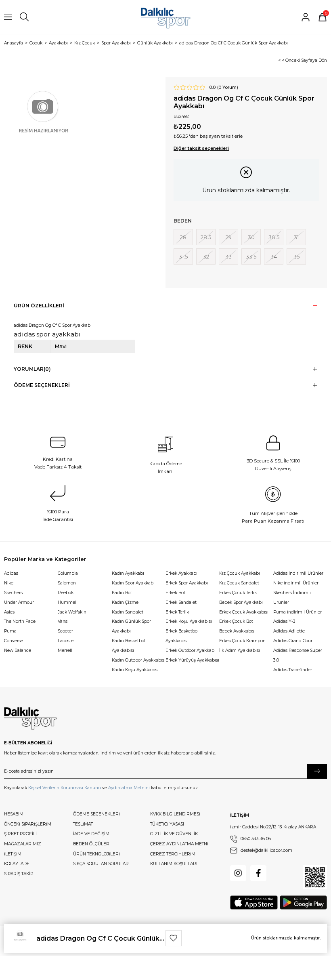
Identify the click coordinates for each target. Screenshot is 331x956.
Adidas (11, 573)
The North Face (20, 621)
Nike (8, 583)
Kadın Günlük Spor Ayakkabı (131, 626)
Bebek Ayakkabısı (237, 631)
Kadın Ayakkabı (128, 573)
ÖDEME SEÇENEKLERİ (96, 814)
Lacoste (65, 640)
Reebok (65, 592)
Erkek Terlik (177, 612)
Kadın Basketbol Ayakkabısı (128, 645)
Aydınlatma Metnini (129, 787)
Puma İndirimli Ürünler (297, 612)
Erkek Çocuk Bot (236, 621)
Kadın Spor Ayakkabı (133, 583)
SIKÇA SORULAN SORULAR (101, 863)
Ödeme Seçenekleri (42, 385)
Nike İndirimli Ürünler (295, 583)
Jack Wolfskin (72, 612)
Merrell (65, 650)
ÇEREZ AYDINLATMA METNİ (179, 844)
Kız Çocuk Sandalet (239, 583)
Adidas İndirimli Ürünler (298, 573)
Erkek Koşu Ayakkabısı (189, 621)
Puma (10, 631)
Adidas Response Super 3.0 (297, 655)
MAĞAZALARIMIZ (22, 844)
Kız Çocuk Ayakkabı (239, 573)
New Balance (17, 650)
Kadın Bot (122, 592)
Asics (9, 612)
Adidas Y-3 (284, 621)
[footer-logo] (30, 718)
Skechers (13, 592)
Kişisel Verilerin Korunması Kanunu (64, 787)
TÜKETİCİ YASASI (167, 824)
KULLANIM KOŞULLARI (173, 863)
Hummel (67, 602)
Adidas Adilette (289, 631)
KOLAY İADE (16, 863)
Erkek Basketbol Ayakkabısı (182, 635)
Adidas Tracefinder (292, 669)
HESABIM (13, 814)
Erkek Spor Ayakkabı (187, 583)
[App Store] (254, 902)
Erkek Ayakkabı (181, 573)
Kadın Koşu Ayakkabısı (135, 669)
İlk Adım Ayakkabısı (239, 650)
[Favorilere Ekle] (174, 938)
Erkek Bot (175, 592)
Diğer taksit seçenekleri (201, 148)
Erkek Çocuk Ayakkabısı (243, 612)
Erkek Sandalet (181, 602)
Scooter (65, 631)
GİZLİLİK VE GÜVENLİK (174, 833)
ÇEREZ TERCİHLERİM (172, 854)
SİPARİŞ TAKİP (18, 873)
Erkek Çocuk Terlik (238, 592)
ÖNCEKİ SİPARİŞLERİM (27, 824)
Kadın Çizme (125, 602)
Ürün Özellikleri (39, 306)
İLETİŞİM (12, 854)
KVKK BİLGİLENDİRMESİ (175, 814)
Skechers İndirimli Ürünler (292, 597)
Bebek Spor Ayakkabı (241, 602)
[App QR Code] (315, 877)
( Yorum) (227, 87)
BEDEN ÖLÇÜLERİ (92, 844)
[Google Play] (303, 902)
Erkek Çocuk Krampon (242, 640)
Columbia (68, 573)
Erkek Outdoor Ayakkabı (191, 650)
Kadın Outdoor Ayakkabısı (139, 660)
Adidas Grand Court (293, 640)
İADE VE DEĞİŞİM (91, 833)
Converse (13, 640)
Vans (62, 621)
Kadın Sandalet (127, 612)
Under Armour (19, 602)
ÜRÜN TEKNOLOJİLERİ (96, 854)
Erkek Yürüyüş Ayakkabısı (192, 660)
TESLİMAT (83, 824)
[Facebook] (258, 873)
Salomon (67, 583)
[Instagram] (238, 873)
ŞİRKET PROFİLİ (20, 833)
